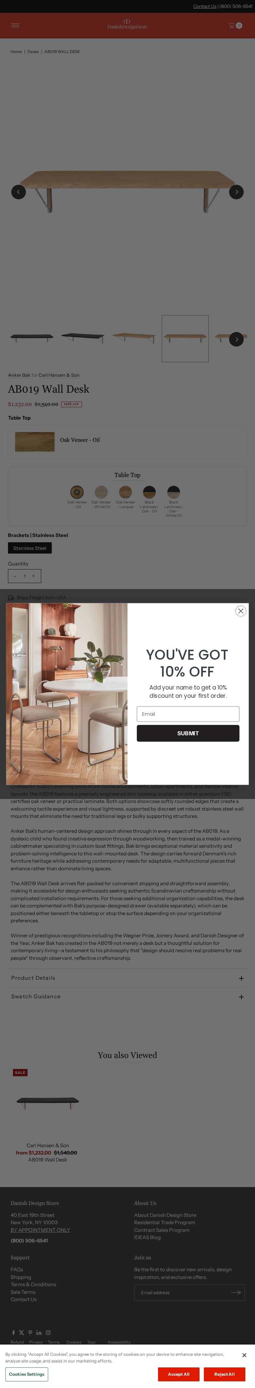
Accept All (179, 1374)
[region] (127, 1366)
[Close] (244, 1355)
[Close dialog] (240, 611)
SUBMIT (188, 733)
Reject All (224, 1374)
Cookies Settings (26, 1374)
